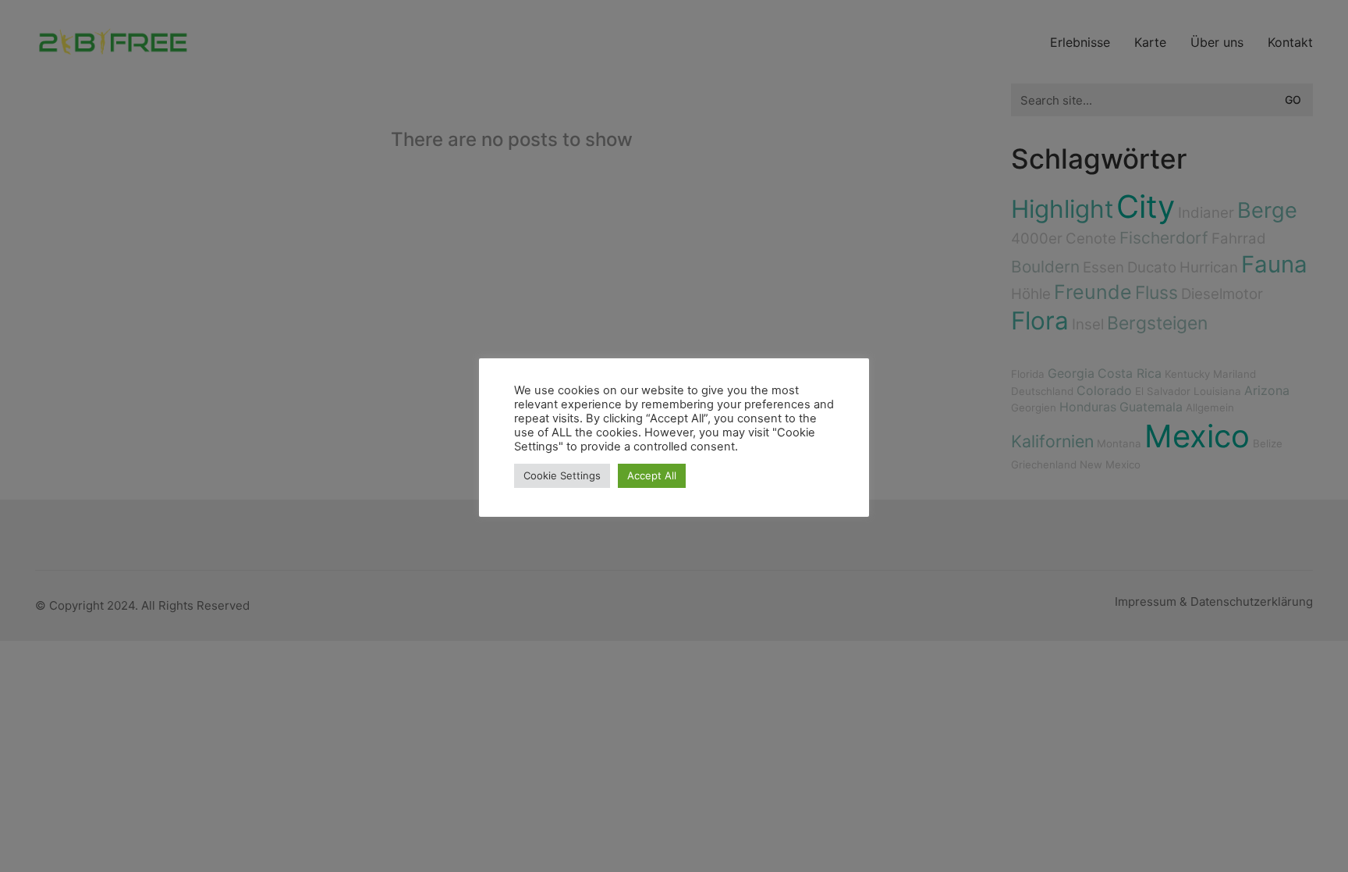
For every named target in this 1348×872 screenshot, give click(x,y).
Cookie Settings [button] (562, 475)
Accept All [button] (651, 475)
